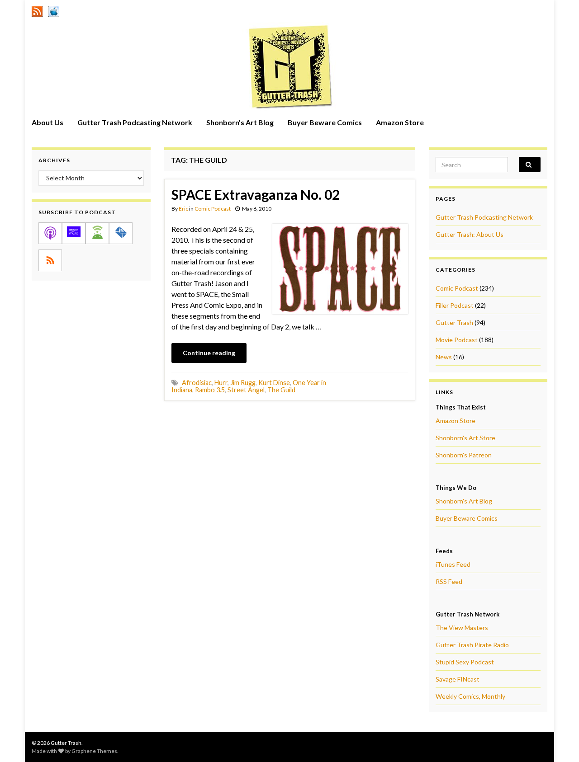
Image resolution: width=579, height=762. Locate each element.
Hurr (221, 382)
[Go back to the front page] (289, 66)
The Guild (281, 390)
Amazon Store (400, 122)
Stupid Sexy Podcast (465, 662)
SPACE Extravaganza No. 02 (255, 194)
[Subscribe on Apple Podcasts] (50, 233)
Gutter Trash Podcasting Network (134, 122)
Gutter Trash (454, 322)
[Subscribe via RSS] (50, 260)
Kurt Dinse (274, 382)
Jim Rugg (243, 382)
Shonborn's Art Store (465, 438)
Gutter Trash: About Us (469, 234)
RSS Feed (449, 581)
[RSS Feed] (37, 9)
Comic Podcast (213, 208)
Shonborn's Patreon (464, 455)
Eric (183, 208)
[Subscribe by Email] (121, 233)
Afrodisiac (197, 382)
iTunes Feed (453, 564)
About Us (47, 122)
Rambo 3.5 (210, 390)
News (444, 357)
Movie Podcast (457, 339)
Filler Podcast (455, 305)
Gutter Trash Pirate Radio (472, 645)
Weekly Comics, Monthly (470, 696)
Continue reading (209, 353)
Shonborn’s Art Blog (240, 122)
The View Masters (462, 627)
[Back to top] (558, 741)
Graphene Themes (94, 751)
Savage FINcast (457, 679)
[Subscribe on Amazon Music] (73, 233)
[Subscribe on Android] (97, 233)
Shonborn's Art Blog (464, 501)
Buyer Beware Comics (325, 122)
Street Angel (246, 390)
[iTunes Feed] (53, 9)
